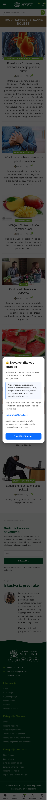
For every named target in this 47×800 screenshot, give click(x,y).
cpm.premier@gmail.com (17, 415)
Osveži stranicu (23, 436)
